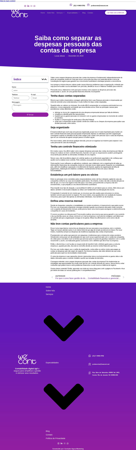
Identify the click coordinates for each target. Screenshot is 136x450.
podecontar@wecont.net (99, 5)
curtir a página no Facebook (110, 268)
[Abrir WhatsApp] (131, 444)
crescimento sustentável (87, 81)
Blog (83, 13)
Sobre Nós (50, 13)
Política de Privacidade (55, 438)
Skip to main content (7, 1)
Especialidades (72, 13)
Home (43, 13)
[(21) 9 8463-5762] (71, 5)
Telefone (15, 94)
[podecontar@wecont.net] (88, 5)
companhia (60, 79)
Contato (90, 13)
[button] (42, 79)
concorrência (116, 81)
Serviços (60, 13)
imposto (91, 167)
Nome (14, 87)
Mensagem (16, 102)
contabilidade (119, 165)
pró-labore (98, 188)
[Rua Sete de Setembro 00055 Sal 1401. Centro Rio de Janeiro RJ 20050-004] (89, 373)
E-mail (33, 94)
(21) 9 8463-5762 (79, 5)
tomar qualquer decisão (77, 141)
